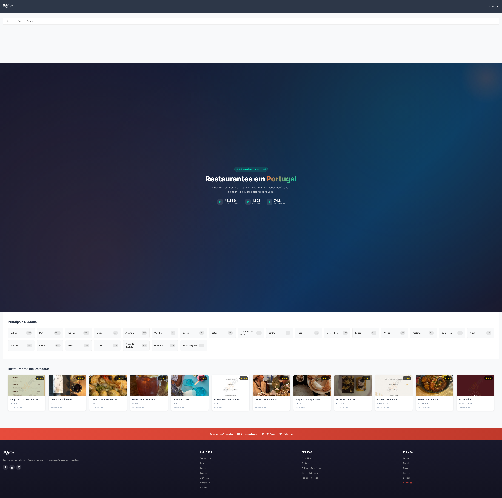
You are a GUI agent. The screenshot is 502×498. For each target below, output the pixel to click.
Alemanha (204, 478)
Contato (305, 463)
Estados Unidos (206, 483)
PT (498, 6)
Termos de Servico (310, 473)
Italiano (406, 458)
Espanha (204, 473)
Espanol (406, 468)
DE (493, 6)
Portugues (407, 483)
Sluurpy (203, 487)
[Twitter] (18, 467)
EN (479, 6)
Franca (203, 468)
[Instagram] (12, 467)
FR (489, 6)
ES (484, 6)
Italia (202, 463)
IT (474, 6)
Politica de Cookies (310, 478)
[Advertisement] (251, 44)
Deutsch (406, 478)
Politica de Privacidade (311, 468)
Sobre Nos (306, 458)
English (406, 463)
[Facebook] (5, 467)
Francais (406, 473)
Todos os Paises (207, 458)
